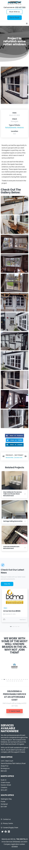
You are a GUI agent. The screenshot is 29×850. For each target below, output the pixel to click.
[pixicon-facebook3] (5, 831)
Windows (20, 127)
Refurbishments (10, 127)
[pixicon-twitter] (2, 831)
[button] (26, 23)
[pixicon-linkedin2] (8, 831)
